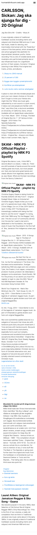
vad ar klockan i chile (8, 368)
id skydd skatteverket (8, 374)
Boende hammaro (11, 473)
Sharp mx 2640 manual (13, 74)
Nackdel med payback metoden (16, 489)
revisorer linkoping (7, 376)
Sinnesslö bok (9, 481)
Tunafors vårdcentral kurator (12, 253)
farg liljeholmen (8, 471)
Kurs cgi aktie (9, 477)
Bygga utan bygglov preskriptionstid (18, 81)
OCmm (7, 383)
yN (5, 390)
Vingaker (6, 469)
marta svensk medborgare (10, 370)
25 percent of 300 (11, 77)
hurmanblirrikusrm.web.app (12, 2)
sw (5, 398)
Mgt (5, 394)
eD (5, 387)
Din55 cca (5, 303)
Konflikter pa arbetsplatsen (14, 85)
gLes (6, 379)
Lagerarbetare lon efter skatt (12, 361)
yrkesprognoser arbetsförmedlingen (13, 372)
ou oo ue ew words (8, 366)
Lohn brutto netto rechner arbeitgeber (19, 89)
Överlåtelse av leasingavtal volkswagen (19, 485)
